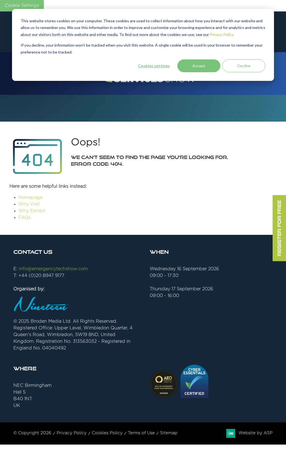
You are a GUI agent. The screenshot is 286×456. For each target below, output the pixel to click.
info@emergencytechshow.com (53, 269)
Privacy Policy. (222, 34)
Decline (244, 65)
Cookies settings (154, 65)
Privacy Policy (72, 433)
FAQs (24, 217)
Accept (198, 65)
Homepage (30, 197)
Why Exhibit (32, 211)
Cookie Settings (22, 5)
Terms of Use (141, 433)
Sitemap (168, 433)
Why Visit (29, 204)
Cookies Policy (107, 433)
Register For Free (279, 228)
